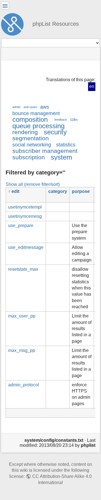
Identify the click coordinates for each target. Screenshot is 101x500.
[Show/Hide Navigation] (5, 6)
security (55, 132)
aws (44, 107)
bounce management (36, 113)
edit (15, 191)
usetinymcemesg (25, 216)
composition (30, 119)
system (61, 157)
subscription (28, 157)
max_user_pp (21, 316)
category (57, 191)
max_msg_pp (21, 350)
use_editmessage (25, 247)
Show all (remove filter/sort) (33, 184)
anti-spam (30, 107)
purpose (81, 191)
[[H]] (14, 23)
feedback (60, 119)
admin (16, 107)
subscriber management (44, 151)
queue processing (38, 126)
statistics (65, 145)
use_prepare (20, 225)
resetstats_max (23, 269)
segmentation (30, 138)
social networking (31, 145)
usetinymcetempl (25, 207)
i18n (74, 119)
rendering (25, 132)
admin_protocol (23, 384)
